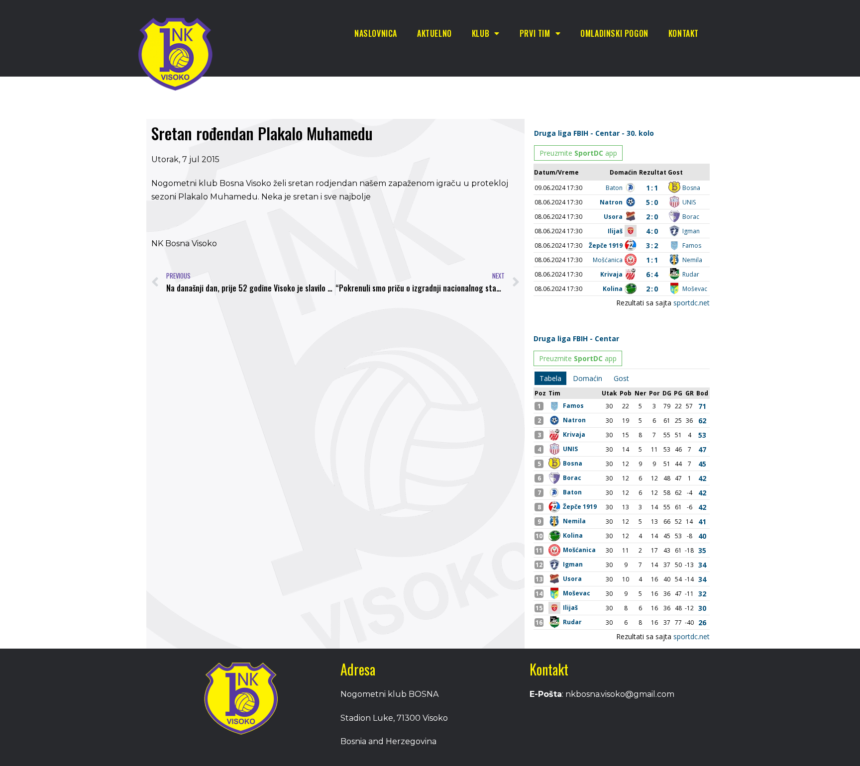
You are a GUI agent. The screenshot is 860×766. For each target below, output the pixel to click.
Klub (480, 33)
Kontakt (683, 33)
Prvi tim (535, 33)
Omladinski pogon (614, 33)
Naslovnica (375, 33)
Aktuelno (434, 33)
